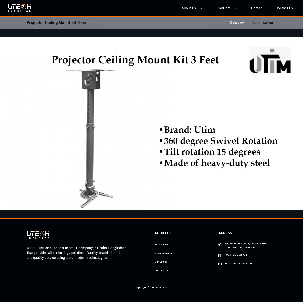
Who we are (161, 244)
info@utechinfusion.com (239, 263)
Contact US (161, 270)
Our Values (161, 261)
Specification (262, 23)
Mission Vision (163, 253)
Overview (237, 23)
